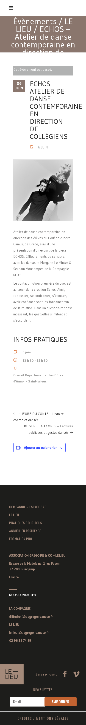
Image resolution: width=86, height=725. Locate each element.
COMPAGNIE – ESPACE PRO (27, 506)
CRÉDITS (24, 718)
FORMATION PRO (20, 538)
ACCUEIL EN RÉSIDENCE (25, 530)
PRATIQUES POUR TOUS (25, 522)
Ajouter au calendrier (40, 447)
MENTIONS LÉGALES (52, 718)
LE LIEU (14, 514)
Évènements (34, 21)
